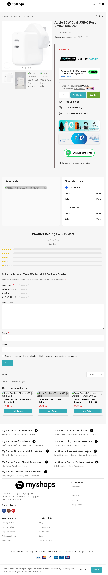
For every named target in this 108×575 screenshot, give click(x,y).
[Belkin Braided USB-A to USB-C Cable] (53, 394)
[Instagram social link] (9, 511)
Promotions (44, 531)
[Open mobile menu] (3, 4)
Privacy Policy (8, 522)
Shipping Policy (8, 531)
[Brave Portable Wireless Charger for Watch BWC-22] (88, 394)
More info (83, 570)
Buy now (93, 95)
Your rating (8, 285)
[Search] (94, 4)
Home (5, 16)
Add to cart (78, 95)
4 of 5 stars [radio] (26, 285)
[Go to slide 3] (28, 68)
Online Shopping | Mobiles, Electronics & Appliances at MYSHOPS (48, 551)
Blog (41, 522)
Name (5, 332)
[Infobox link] (20, 430)
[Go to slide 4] (30, 68)
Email (5, 344)
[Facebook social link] (4, 511)
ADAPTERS (29, 16)
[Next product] (102, 16)
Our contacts (44, 527)
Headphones (76, 504)
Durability (6, 293)
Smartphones (76, 486)
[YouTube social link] (13, 511)
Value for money (9, 289)
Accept (96, 570)
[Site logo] (15, 3)
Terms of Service (9, 540)
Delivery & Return (9, 536)
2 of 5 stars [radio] (22, 285)
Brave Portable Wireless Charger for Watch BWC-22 (85, 401)
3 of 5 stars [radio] (24, 285)
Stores (41, 536)
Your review (8, 302)
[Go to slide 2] (25, 68)
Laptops (74, 491)
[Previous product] (96, 16)
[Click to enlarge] (7, 66)
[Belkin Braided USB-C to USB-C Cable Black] (18, 394)
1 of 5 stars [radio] (20, 285)
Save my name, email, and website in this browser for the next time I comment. (41, 356)
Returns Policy (8, 527)
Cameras (75, 500)
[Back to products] (99, 16)
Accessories (16, 16)
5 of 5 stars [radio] (28, 285)
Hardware (75, 495)
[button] (4, 45)
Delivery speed (9, 297)
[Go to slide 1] (23, 68)
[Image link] (35, 484)
